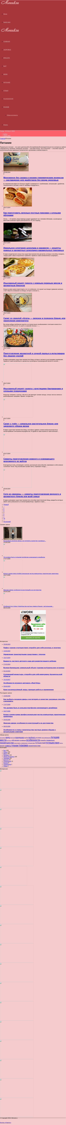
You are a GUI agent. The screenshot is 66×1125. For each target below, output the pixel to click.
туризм (14, 745)
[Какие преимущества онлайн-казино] (17, 904)
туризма (23, 745)
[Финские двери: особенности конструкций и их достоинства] (12, 588)
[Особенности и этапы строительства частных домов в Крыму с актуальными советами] (12, 605)
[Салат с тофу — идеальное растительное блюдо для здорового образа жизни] (18, 417)
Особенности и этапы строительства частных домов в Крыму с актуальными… (28, 606)
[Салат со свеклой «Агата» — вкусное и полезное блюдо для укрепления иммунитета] (17, 311)
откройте (43, 740)
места (3, 740)
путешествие (31, 743)
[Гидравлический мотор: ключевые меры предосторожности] (17, 1000)
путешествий (40, 743)
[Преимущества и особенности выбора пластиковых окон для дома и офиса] (17, 942)
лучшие (55, 737)
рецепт (2, 746)
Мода (5, 74)
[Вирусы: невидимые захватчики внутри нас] (17, 1097)
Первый (6, 504)
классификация (46, 737)
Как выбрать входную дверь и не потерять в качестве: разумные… (24, 541)
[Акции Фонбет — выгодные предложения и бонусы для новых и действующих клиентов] (17, 1078)
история (38, 737)
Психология (8, 99)
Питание (6, 82)
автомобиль (2, 737)
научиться (9, 740)
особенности (33, 740)
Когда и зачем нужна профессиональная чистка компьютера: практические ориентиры (31, 573)
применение (24, 743)
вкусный (12, 737)
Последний (7, 521)
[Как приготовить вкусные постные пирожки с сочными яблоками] (17, 206)
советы (8, 746)
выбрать (32, 737)
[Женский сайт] (9, 4)
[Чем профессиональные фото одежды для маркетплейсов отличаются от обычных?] (17, 1020)
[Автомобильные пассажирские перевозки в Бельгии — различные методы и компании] (17, 981)
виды (8, 737)
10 (4, 518)
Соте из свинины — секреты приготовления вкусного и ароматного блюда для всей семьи (32, 495)
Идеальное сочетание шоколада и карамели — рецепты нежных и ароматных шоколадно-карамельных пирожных (33, 249)
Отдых (5, 90)
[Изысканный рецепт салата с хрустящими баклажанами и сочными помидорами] (17, 381)
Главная (2, 138)
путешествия (52, 742)
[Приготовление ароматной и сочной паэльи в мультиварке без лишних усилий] (18, 346)
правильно (50, 740)
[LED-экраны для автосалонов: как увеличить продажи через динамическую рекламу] (17, 1116)
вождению (19, 737)
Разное (6, 107)
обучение (15, 740)
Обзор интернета (12, 115)
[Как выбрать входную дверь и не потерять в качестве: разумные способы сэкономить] (12, 539)
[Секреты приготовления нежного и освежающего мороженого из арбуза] (17, 452)
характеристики (34, 746)
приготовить (17, 743)
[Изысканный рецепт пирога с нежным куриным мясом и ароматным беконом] (18, 276)
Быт (4, 66)
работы (61, 743)
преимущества (7, 743)
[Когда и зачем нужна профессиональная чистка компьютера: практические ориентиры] (12, 572)
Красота (6, 58)
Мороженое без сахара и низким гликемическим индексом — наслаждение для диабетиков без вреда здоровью (33, 178)
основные (22, 740)
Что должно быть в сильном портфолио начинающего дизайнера (24, 557)
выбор (26, 737)
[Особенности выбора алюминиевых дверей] (17, 962)
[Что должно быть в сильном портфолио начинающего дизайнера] (12, 555)
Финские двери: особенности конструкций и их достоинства (22, 590)
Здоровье (7, 49)
